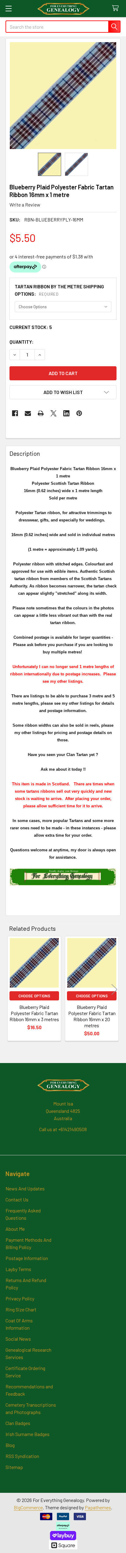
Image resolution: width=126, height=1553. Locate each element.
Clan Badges (18, 1423)
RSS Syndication (22, 1456)
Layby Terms (18, 1269)
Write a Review (24, 204)
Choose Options (34, 995)
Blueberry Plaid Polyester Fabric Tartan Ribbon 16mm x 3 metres (34, 1013)
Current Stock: (30, 327)
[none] (63, 95)
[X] (53, 413)
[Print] (40, 413)
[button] (63, 392)
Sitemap (14, 1467)
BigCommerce (28, 1507)
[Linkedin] (66, 413)
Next (114, 989)
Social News (18, 1339)
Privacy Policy (20, 1298)
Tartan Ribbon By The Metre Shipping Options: (59, 290)
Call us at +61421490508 (63, 1129)
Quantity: (21, 342)
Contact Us (17, 1199)
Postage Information (27, 1258)
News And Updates (25, 1188)
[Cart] (116, 8)
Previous (12, 989)
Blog (10, 1445)
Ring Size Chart (21, 1309)
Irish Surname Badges (28, 1434)
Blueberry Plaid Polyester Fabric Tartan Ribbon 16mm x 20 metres (92, 1016)
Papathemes (98, 1507)
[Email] (27, 413)
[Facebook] (14, 413)
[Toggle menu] (8, 8)
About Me (15, 1229)
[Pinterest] (79, 413)
